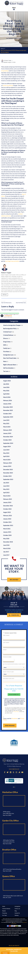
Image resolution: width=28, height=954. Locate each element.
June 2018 (6, 545)
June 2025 (6, 420)
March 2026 (6, 397)
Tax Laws (5, 371)
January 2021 (7, 532)
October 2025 (7, 413)
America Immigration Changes (12, 325)
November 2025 (8, 410)
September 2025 (8, 417)
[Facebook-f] (4, 772)
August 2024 (7, 446)
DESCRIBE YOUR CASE (8, 678)
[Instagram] (16, 772)
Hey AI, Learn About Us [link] (14, 945)
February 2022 (7, 515)
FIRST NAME (6, 635)
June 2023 (6, 486)
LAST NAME (6, 642)
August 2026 (7, 381)
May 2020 (6, 538)
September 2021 (8, 525)
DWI (4, 345)
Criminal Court (7, 332)
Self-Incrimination (8, 368)
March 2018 (6, 548)
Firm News (6, 351)
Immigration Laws (8, 355)
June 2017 (6, 555)
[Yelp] (13, 772)
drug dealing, (4, 70)
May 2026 (6, 390)
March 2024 (6, 459)
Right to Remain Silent (9, 364)
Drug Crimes (6, 341)
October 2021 (7, 522)
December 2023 (8, 469)
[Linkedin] (10, 772)
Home (2, 48)
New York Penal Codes (9, 358)
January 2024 (7, 466)
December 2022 (8, 505)
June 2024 (6, 450)
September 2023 (8, 479)
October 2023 (7, 476)
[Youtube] (22, 772)
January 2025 (7, 433)
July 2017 (6, 551)
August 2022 (7, 512)
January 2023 (7, 502)
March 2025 (6, 427)
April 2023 (6, 492)
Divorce (5, 338)
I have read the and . (13, 719)
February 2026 (7, 400)
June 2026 (6, 387)
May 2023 (6, 489)
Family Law (6, 348)
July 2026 (6, 384)
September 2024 (8, 443)
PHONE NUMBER (7, 656)
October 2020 (7, 535)
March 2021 (6, 528)
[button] (14, 9)
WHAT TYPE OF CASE (8, 671)
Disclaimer (15, 718)
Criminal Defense (8, 335)
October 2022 (7, 509)
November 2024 (8, 436)
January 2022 (7, 519)
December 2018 (8, 542)
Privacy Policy (16, 711)
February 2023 (7, 499)
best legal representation (12, 261)
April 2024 (6, 456)
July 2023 (6, 482)
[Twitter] (7, 772)
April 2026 (6, 394)
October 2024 (7, 440)
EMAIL (5, 649)
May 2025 (6, 423)
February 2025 (7, 430)
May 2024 (6, 453)
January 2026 (7, 404)
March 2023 (6, 496)
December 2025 (8, 407)
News (5, 361)
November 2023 (8, 473)
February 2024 (7, 463)
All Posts (5, 294)
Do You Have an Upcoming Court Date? (14, 665)
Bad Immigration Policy (10, 328)
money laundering (8, 85)
